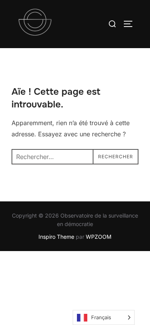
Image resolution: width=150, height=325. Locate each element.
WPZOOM (99, 236)
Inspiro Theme (56, 236)
